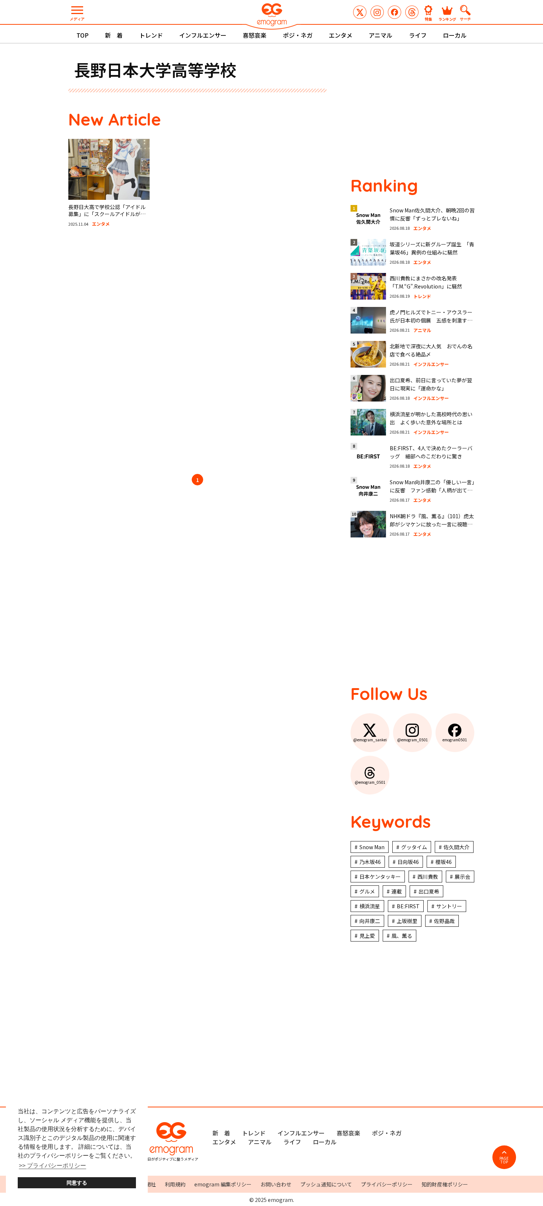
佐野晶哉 (444, 921)
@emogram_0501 (377, 12)
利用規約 (175, 1184)
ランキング (447, 18)
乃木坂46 (370, 861)
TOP (82, 35)
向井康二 (369, 921)
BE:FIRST (408, 906)
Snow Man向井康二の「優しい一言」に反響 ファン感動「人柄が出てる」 (432, 490)
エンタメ (340, 35)
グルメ (367, 891)
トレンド (151, 35)
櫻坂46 (444, 861)
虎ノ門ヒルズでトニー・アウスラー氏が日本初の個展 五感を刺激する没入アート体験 (431, 320)
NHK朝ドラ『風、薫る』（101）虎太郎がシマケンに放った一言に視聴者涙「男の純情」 (432, 524)
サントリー (449, 906)
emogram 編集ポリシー (223, 1184)
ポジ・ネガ (298, 35)
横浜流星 (369, 906)
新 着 (114, 35)
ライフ (418, 35)
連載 (397, 891)
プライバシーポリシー (387, 1184)
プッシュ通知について (326, 1184)
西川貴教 (427, 876)
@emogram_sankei (359, 12)
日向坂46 (408, 861)
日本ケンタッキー (380, 876)
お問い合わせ (275, 1184)
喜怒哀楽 (254, 35)
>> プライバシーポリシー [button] (52, 1165)
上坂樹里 (407, 921)
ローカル (455, 35)
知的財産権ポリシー (444, 1184)
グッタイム (414, 847)
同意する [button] (76, 1183)
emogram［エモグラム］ (271, 15)
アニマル (380, 35)
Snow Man (372, 847)
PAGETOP (504, 1160)
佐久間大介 (456, 847)
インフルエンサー (202, 35)
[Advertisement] (138, 351)
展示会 (462, 876)
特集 (428, 18)
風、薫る (402, 935)
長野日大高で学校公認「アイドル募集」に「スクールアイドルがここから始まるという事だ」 (107, 214)
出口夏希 (429, 891)
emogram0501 (394, 12)
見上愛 (367, 935)
